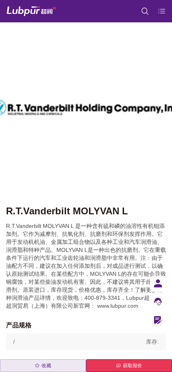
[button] (86, 341)
